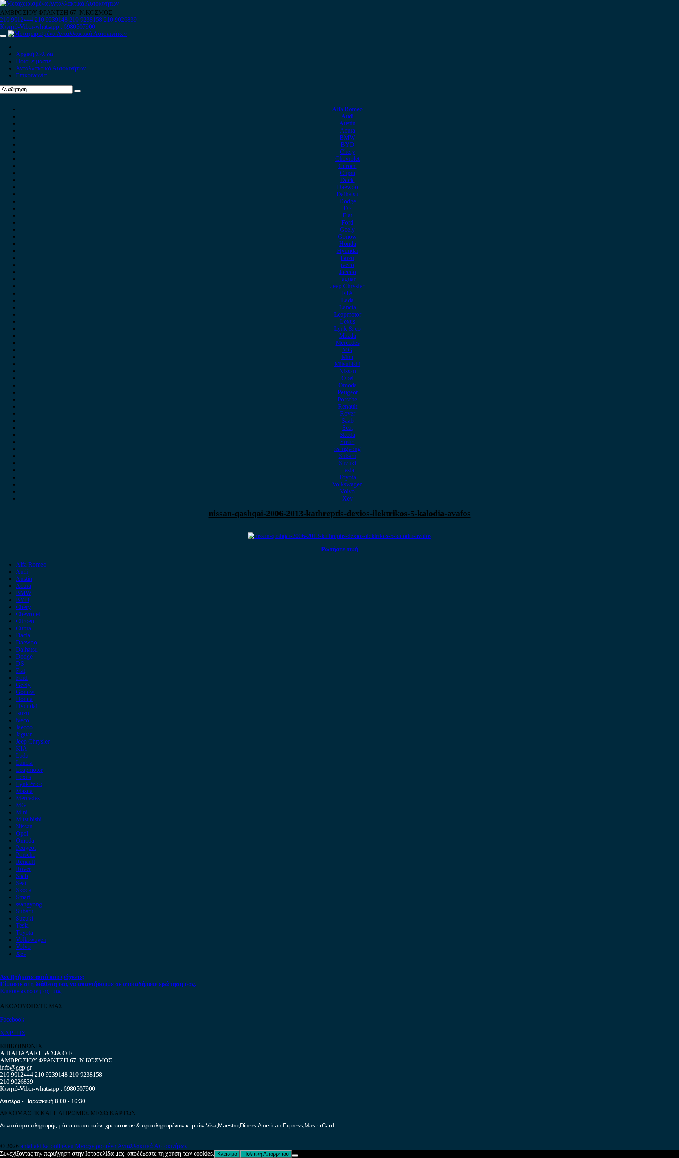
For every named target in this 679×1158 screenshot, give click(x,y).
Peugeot (348, 392)
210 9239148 (51, 19)
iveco (347, 264)
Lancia (347, 307)
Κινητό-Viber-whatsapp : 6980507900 (47, 26)
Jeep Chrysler (347, 286)
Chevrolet (347, 158)
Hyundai (347, 250)
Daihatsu (347, 194)
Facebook (12, 1019)
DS (347, 208)
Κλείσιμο (227, 1154)
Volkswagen (347, 484)
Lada (347, 300)
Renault (347, 406)
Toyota (347, 477)
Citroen (347, 165)
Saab (347, 420)
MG (347, 349)
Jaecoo (347, 272)
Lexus (347, 321)
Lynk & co (347, 328)
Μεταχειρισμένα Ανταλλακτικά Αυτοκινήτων (131, 1146)
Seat (347, 427)
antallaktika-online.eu (47, 1146)
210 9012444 (16, 19)
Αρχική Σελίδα (34, 54)
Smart (347, 441)
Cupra (347, 172)
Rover (347, 413)
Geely (347, 229)
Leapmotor (347, 314)
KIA (347, 293)
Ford (347, 222)
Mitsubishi (347, 364)
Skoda (347, 434)
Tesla (347, 470)
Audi (347, 116)
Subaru (347, 456)
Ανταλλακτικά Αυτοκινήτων (51, 68)
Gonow (347, 236)
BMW (347, 137)
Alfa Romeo (347, 109)
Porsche (347, 399)
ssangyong (347, 449)
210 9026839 (120, 19)
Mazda (347, 335)
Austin (347, 123)
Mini (347, 356)
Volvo (347, 491)
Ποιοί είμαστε (33, 61)
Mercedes (348, 342)
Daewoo (347, 187)
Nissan (347, 371)
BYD (347, 144)
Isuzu (347, 257)
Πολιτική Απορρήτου (266, 1154)
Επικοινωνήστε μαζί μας (30, 991)
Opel (347, 378)
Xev (347, 498)
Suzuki (347, 463)
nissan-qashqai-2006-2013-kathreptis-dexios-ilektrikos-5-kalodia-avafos (340, 513)
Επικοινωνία (31, 75)
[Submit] (77, 91)
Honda (347, 243)
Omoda (347, 385)
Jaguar (348, 279)
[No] (295, 1155)
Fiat (347, 215)
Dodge (347, 201)
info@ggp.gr (16, 1067)
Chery (347, 151)
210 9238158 (86, 19)
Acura (347, 130)
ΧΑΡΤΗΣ (12, 1032)
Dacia (347, 180)
